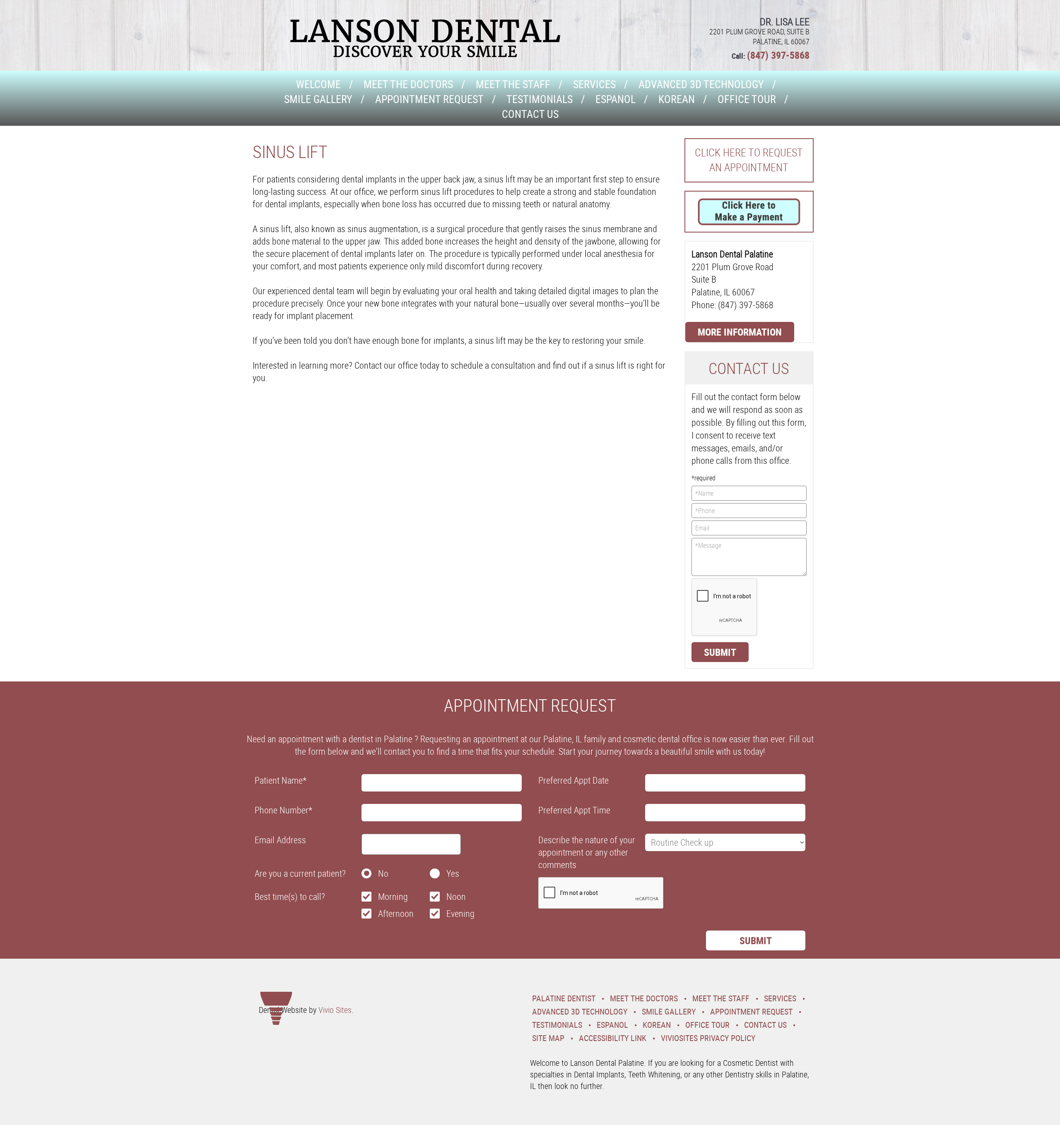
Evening (460, 913)
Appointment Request (429, 99)
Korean (676, 99)
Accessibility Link (612, 1037)
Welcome (318, 84)
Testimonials (539, 99)
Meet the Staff (513, 84)
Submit (720, 652)
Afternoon (396, 913)
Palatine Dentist (563, 998)
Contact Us (530, 114)
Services (594, 84)
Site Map (548, 1037)
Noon (456, 896)
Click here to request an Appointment (749, 160)
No (383, 873)
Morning (393, 896)
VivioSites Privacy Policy (708, 1037)
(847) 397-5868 (778, 55)
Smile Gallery (318, 99)
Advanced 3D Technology (701, 84)
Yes (452, 873)
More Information (740, 331)
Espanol (615, 99)
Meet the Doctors (408, 84)
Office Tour (747, 99)
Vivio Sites (335, 1009)
